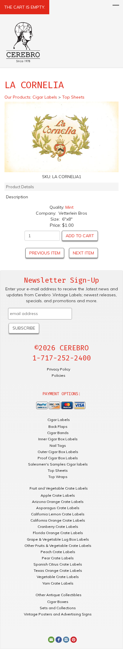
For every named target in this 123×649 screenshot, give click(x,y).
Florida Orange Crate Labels (58, 533)
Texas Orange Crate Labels (58, 570)
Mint (69, 207)
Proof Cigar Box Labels (58, 458)
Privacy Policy (58, 369)
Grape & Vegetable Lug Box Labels (58, 539)
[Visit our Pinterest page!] (73, 639)
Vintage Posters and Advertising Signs (58, 614)
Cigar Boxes (57, 601)
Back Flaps (57, 426)
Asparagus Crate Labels (57, 508)
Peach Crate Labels (58, 552)
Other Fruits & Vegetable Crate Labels (57, 545)
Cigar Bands (58, 432)
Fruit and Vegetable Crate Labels (59, 488)
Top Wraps (57, 476)
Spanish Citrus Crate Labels (57, 564)
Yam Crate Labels (57, 583)
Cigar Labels (58, 419)
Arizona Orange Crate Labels (58, 501)
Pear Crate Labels (58, 558)
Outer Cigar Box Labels (58, 451)
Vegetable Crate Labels (58, 576)
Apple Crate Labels (58, 495)
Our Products (17, 97)
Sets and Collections (58, 608)
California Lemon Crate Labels (57, 514)
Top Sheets (58, 470)
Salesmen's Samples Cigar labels (58, 464)
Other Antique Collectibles (59, 595)
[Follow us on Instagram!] (66, 639)
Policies (58, 375)
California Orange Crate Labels (57, 520)
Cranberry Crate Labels (58, 526)
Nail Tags (58, 445)
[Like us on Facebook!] (59, 639)
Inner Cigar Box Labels (58, 439)
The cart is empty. (24, 7)
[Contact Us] (51, 639)
